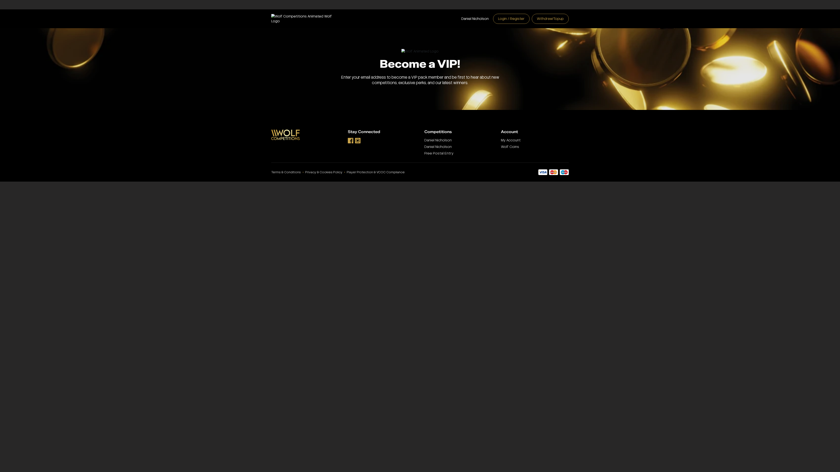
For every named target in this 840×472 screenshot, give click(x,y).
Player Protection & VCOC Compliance (376, 172)
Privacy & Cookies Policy (323, 172)
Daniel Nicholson (475, 18)
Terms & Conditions (286, 172)
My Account (511, 140)
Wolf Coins (510, 146)
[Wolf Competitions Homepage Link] (305, 18)
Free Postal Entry (438, 153)
